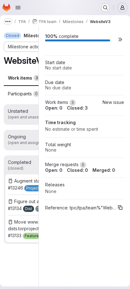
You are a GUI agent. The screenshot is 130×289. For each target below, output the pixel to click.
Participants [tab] (23, 93)
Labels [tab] (57, 93)
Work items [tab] (23, 78)
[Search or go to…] (105, 7)
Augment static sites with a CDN (46, 181)
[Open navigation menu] (18, 8)
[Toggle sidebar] (116, 36)
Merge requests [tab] (67, 78)
